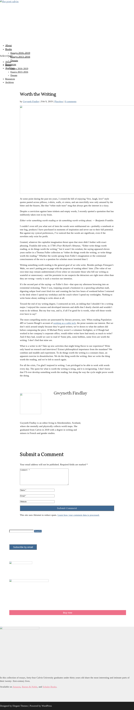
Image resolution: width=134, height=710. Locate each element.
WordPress (47, 706)
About (8, 45)
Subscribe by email (23, 547)
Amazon (17, 686)
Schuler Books (50, 686)
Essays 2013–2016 (20, 56)
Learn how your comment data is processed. (79, 515)
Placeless (58, 101)
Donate (14, 60)
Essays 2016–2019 (20, 52)
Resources (10, 64)
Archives (10, 68)
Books (8, 49)
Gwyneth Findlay (31, 101)
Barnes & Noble (29, 686)
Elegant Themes (20, 706)
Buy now (67, 612)
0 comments (70, 101)
